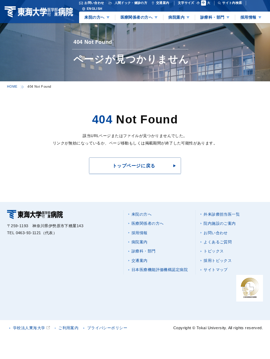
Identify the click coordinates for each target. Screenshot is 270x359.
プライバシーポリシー (107, 328)
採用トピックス (218, 260)
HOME (12, 86)
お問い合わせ (216, 233)
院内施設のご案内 (220, 223)
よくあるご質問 (218, 242)
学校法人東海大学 (29, 328)
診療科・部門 (143, 251)
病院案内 (139, 242)
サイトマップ (216, 269)
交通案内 (139, 260)
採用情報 (139, 233)
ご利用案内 (68, 328)
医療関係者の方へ (147, 223)
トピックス (214, 251)
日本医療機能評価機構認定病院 (159, 269)
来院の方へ (141, 214)
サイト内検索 (232, 3)
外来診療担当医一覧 (222, 214)
